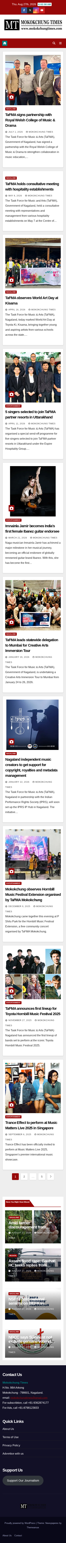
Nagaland (11, 109)
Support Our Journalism (23, 1480)
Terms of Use (11, 1437)
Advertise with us (13, 1453)
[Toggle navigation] (60, 43)
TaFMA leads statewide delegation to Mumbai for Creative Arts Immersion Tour (31, 645)
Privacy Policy (11, 1445)
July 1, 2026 (16, 132)
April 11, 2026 (17, 423)
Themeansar (33, 1527)
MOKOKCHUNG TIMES (41, 132)
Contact (18, 1535)
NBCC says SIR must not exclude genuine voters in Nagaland (30, 1341)
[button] (54, 43)
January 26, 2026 (19, 657)
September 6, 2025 (20, 1134)
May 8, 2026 (15, 196)
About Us (8, 1429)
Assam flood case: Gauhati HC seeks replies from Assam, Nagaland (32, 1265)
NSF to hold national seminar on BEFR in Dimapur (26, 1303)
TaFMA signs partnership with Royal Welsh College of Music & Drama (30, 120)
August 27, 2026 (22, 1233)
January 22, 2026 (19, 782)
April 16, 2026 (17, 309)
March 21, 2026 (18, 538)
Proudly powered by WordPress (20, 1523)
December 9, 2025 (19, 906)
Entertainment (13, 406)
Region (12, 1255)
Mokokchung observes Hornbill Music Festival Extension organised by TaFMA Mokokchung (33, 894)
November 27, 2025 (20, 1020)
